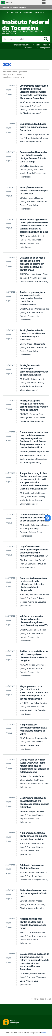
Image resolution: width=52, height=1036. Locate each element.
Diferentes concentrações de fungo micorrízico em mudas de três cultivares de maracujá (34, 517)
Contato (36, 45)
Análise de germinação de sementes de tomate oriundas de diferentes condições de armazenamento (32, 298)
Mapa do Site (40, 12)
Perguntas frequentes (21, 45)
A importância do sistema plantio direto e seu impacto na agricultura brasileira (33, 836)
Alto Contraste (26, 12)
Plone (43, 1032)
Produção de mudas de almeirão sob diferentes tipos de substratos (34, 190)
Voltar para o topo (42, 998)
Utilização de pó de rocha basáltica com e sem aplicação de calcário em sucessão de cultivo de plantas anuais (32, 263)
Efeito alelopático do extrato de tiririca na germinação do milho (33, 893)
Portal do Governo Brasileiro (13, 7)
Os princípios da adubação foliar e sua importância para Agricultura (33, 127)
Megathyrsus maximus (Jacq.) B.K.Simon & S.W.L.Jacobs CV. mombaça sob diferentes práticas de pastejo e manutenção (34, 692)
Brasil (9, 2)
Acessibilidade (13, 12)
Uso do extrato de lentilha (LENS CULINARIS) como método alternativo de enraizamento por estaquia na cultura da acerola (34, 765)
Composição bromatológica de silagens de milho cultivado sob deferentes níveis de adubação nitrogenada (34, 584)
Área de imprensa (43, 47)
